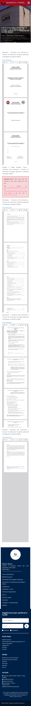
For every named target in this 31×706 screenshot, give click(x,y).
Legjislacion (5, 586)
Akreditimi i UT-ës (7, 589)
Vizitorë (6, 630)
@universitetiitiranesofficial (11, 686)
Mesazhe (4, 665)
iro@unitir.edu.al (18, 696)
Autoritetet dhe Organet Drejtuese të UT (13, 641)
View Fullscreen (7, 60)
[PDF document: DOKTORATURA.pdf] (15, 375)
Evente (4, 667)
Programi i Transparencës (10, 602)
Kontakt (4, 605)
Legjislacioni (5, 645)
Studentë (15, 630)
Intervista (4, 663)
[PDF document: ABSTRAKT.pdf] (15, 490)
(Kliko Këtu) (5, 569)
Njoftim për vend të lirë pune (10, 658)
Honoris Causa (6, 597)
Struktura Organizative (9, 592)
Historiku (5, 600)
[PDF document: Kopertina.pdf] (15, 113)
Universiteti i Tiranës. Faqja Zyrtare (8, 683)
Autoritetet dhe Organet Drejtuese (12, 579)
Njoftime (4, 661)
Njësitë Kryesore (7, 577)
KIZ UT (4, 595)
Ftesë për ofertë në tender (9, 659)
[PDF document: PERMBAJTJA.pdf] (15, 261)
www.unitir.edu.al (8, 681)
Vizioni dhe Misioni (8, 574)
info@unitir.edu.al (8, 679)
